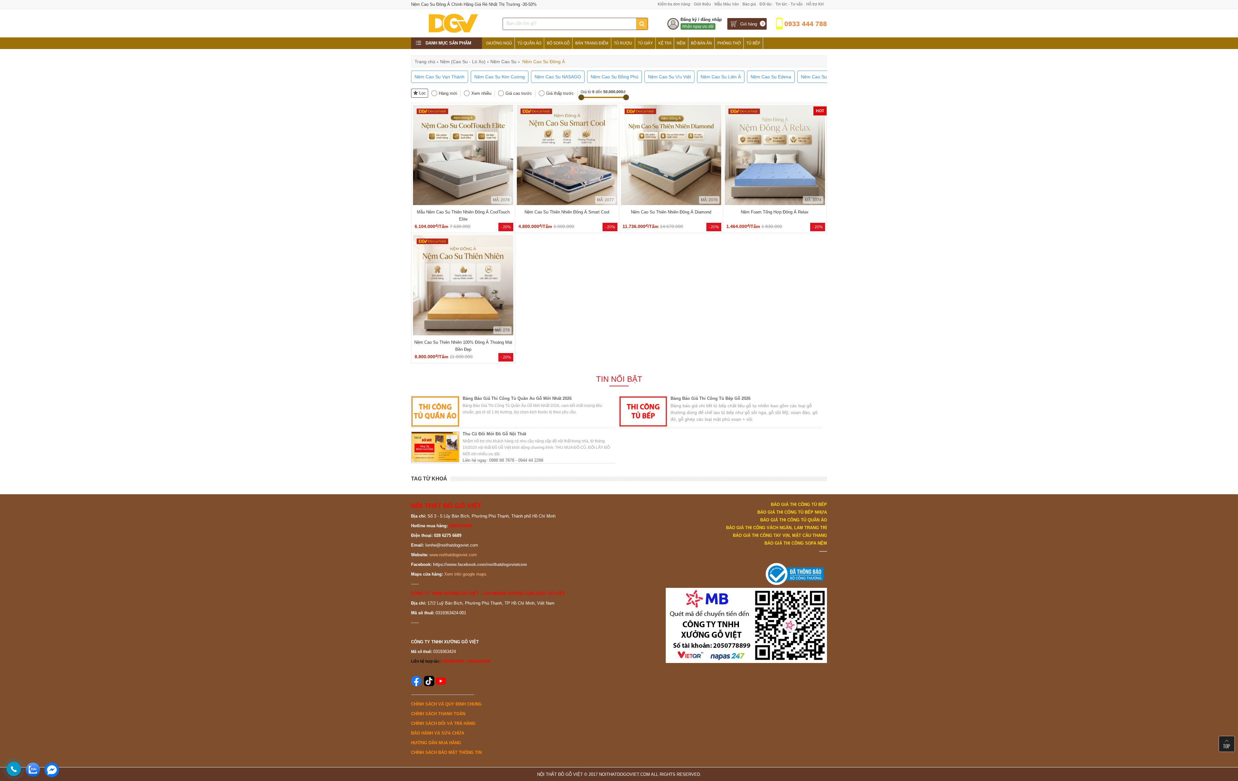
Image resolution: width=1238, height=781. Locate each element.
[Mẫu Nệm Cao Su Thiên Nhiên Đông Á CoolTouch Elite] (463, 203)
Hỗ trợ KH (815, 4)
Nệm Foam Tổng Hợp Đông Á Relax (775, 212)
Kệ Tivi (664, 43)
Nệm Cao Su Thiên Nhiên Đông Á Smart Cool (567, 212)
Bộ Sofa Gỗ (558, 43)
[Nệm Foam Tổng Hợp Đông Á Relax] (775, 203)
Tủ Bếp (753, 43)
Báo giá (749, 4)
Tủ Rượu (623, 43)
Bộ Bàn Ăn (701, 43)
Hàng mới (448, 93)
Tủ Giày (645, 43)
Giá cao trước (519, 93)
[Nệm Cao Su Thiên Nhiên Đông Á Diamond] (671, 203)
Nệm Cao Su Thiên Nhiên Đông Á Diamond (671, 212)
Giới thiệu (702, 4)
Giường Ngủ (499, 43)
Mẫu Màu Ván (726, 4)
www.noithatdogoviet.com (453, 554)
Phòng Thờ (729, 43)
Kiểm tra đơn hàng (674, 4)
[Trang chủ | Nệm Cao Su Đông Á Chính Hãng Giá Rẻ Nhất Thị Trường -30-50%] (453, 32)
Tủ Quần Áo (529, 43)
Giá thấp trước (560, 93)
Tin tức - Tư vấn (789, 4)
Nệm (681, 43)
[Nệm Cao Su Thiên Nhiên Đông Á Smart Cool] (567, 203)
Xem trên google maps (465, 574)
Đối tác (766, 4)
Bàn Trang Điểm (591, 43)
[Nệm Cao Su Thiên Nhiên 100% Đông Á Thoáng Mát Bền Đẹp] (463, 333)
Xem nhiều (481, 93)
